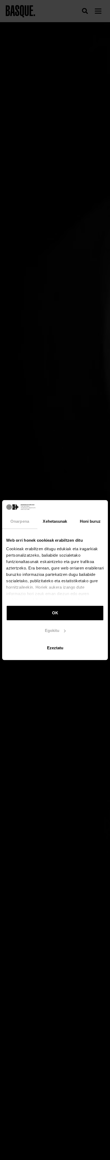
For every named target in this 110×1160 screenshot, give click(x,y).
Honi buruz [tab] (90, 521)
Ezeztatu (55, 648)
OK (55, 613)
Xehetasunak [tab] (55, 521)
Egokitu (52, 630)
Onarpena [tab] (19, 521)
